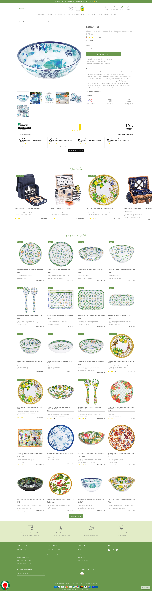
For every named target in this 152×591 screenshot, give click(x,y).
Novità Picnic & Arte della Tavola (87, 552)
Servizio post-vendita (53, 555)
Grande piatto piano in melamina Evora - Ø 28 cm (60, 270)
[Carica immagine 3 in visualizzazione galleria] (49, 98)
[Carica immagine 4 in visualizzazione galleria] (62, 98)
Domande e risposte (53, 552)
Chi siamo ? (81, 549)
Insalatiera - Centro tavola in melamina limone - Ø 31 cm (58, 408)
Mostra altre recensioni (76, 150)
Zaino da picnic (21, 552)
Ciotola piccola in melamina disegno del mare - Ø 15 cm (91, 500)
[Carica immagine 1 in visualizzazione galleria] (23, 98)
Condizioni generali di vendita (62, 583)
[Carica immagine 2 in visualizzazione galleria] (36, 98)
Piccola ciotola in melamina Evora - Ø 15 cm (30, 361)
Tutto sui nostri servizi (91, 583)
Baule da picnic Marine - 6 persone (61, 208)
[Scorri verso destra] (79, 225)
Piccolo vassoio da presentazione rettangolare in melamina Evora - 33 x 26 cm (91, 316)
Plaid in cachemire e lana (24, 560)
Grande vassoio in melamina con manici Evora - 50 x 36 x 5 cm (60, 316)
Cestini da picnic (40, 14)
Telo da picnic (21, 555)
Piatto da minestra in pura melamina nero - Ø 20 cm (30, 500)
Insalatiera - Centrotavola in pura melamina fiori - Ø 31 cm (91, 454)
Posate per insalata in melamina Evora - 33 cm (29, 316)
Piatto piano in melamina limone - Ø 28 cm (100, 208)
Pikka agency (86, 589)
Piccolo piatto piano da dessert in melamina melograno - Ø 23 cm (121, 408)
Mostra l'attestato (24, 127)
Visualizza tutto (76, 516)
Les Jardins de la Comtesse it (72, 589)
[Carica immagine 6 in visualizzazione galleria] (23, 111)
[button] (40, 15)
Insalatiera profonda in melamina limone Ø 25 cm (121, 500)
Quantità (88, 45)
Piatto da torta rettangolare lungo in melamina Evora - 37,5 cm (119, 316)
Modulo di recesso (83, 560)
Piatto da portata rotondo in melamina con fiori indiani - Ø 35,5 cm (121, 454)
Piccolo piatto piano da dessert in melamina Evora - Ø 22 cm (30, 270)
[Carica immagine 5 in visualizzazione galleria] (76, 98)
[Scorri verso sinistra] (72, 225)
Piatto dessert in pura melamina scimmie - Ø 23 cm (60, 500)
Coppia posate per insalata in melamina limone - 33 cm (89, 408)
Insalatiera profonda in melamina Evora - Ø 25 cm (121, 270)
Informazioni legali (77, 583)
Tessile (98, 14)
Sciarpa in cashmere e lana (24, 563)
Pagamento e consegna (53, 549)
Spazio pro (22, 8)
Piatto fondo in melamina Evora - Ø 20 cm (59, 361)
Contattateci (81, 557)
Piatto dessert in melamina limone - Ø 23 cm (121, 361)
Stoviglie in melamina (87, 14)
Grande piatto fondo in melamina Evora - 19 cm (91, 362)
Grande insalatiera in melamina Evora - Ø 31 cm (91, 270)
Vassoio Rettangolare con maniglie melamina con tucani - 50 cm (30, 454)
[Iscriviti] (43, 574)
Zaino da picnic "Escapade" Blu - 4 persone (27, 208)
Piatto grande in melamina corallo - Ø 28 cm (60, 453)
